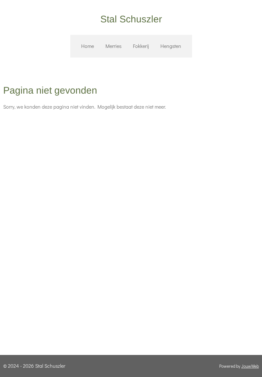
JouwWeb (250, 366)
